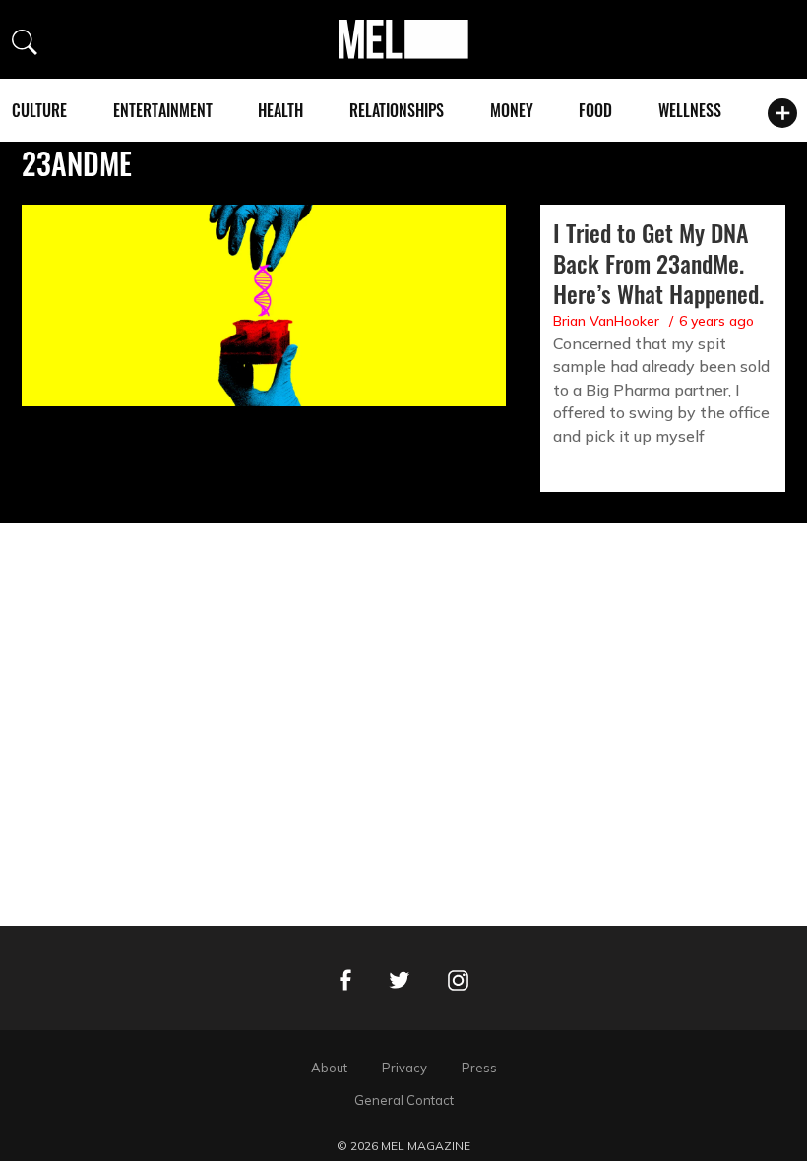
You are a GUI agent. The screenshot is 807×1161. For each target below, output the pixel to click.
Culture (39, 110)
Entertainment (163, 110)
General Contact (404, 1100)
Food (595, 110)
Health (280, 110)
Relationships (396, 110)
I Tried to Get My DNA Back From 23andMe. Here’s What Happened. (658, 262)
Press (479, 1067)
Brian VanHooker (606, 321)
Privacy (404, 1067)
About (329, 1067)
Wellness (689, 110)
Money (511, 110)
